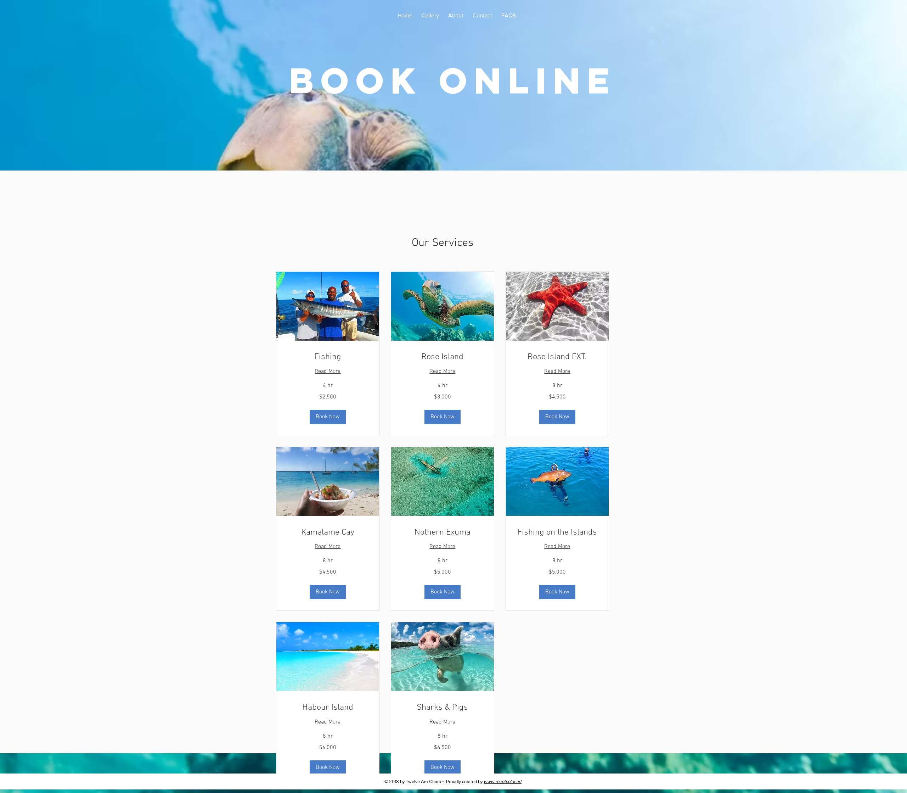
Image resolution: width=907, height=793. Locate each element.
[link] (327, 357)
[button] (328, 417)
